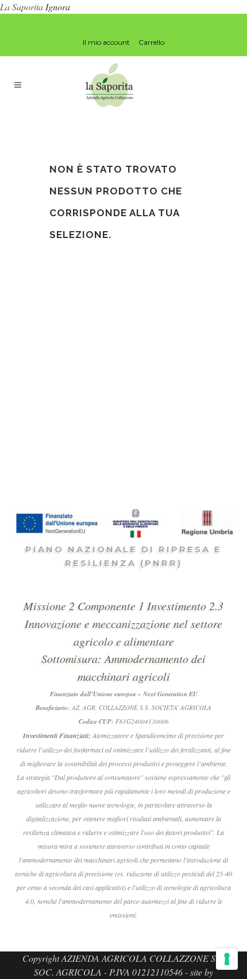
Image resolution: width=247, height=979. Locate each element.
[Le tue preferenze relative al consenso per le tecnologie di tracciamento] (227, 959)
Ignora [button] (57, 7)
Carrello (151, 42)
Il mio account (106, 42)
